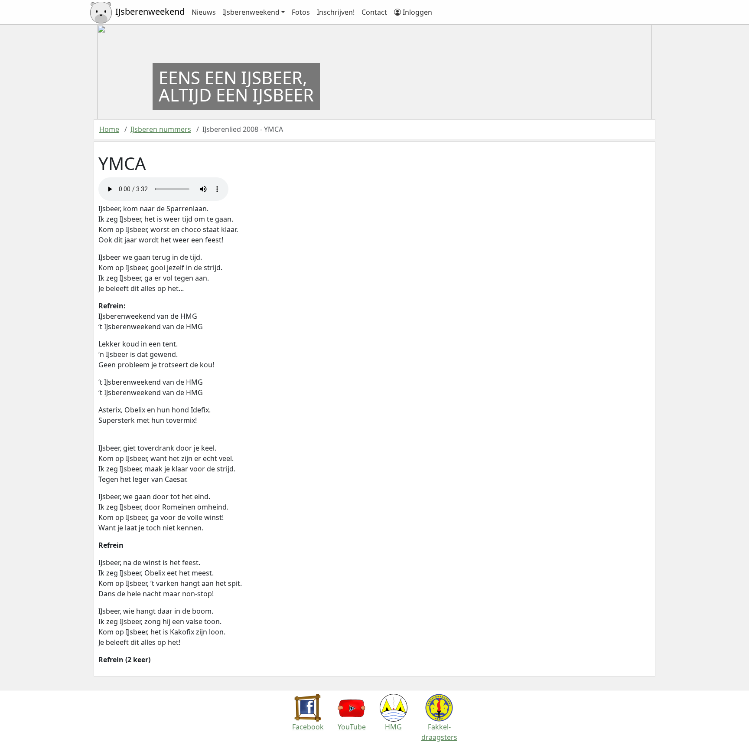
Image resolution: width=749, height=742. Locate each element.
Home (109, 129)
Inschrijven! (336, 12)
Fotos (301, 12)
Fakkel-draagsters (439, 732)
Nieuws (204, 12)
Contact (374, 12)
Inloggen (416, 12)
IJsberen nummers (160, 129)
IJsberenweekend (251, 12)
